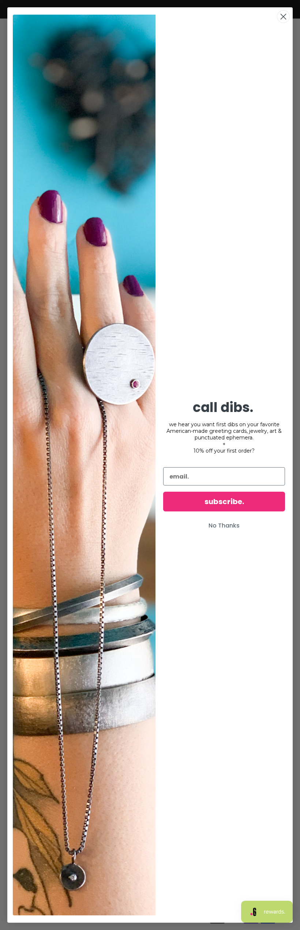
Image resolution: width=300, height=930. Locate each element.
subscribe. (224, 501)
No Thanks (224, 525)
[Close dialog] (283, 16)
